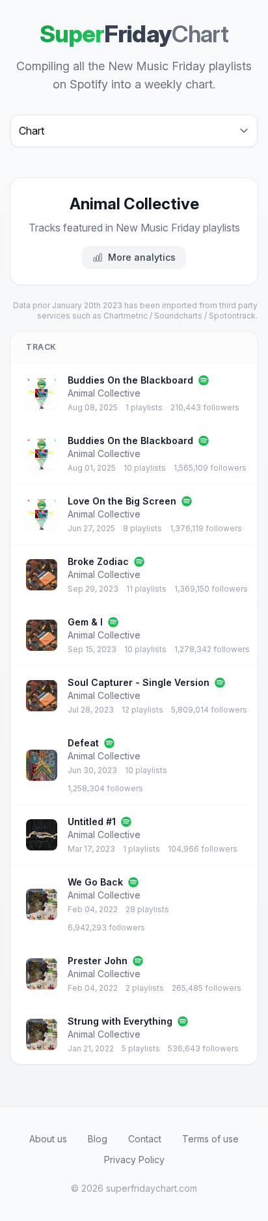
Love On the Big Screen (122, 500)
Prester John (97, 960)
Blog (97, 1138)
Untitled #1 (92, 821)
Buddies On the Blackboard (130, 380)
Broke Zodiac (98, 561)
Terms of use (210, 1138)
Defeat (83, 742)
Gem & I (85, 621)
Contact (144, 1138)
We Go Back (95, 881)
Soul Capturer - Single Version (138, 682)
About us (48, 1138)
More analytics (142, 257)
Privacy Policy (134, 1159)
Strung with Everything (120, 1021)
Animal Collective (104, 393)
